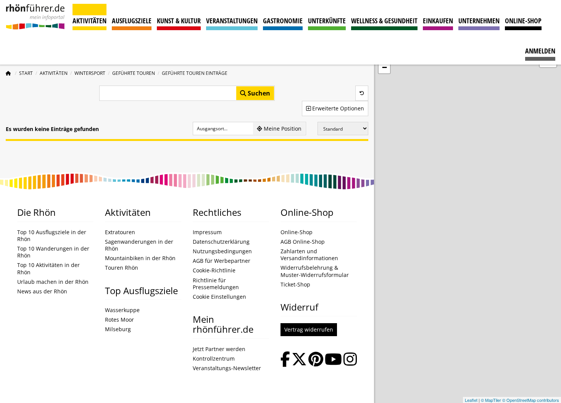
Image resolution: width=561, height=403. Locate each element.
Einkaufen (438, 20)
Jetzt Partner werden (219, 349)
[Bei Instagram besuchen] (350, 360)
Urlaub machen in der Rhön (53, 281)
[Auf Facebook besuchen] (285, 360)
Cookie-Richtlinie (214, 270)
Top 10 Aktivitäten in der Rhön (48, 268)
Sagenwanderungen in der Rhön (139, 245)
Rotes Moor (119, 319)
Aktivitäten (89, 20)
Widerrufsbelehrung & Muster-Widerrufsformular (314, 271)
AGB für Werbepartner (221, 260)
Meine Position (281, 128)
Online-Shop (523, 20)
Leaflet (471, 400)
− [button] (384, 67)
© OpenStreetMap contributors (530, 400)
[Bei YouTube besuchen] (333, 360)
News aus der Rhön (42, 291)
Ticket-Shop (295, 284)
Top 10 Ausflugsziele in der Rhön (51, 236)
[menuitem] (540, 47)
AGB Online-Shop (302, 241)
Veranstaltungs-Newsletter (227, 368)
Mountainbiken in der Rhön (140, 258)
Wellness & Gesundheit (384, 20)
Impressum (207, 232)
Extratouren (120, 232)
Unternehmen (479, 20)
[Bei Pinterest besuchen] (315, 360)
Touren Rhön (121, 267)
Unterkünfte (327, 20)
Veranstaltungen (232, 20)
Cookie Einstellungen (219, 296)
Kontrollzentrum (214, 358)
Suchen (258, 93)
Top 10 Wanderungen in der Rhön (53, 252)
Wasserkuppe (122, 310)
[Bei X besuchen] (299, 360)
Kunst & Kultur (179, 20)
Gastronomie (283, 20)
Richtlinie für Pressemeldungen (216, 284)
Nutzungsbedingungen (222, 251)
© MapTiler (491, 400)
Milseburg (118, 329)
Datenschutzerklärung (221, 241)
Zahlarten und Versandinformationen (309, 255)
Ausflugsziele (132, 20)
